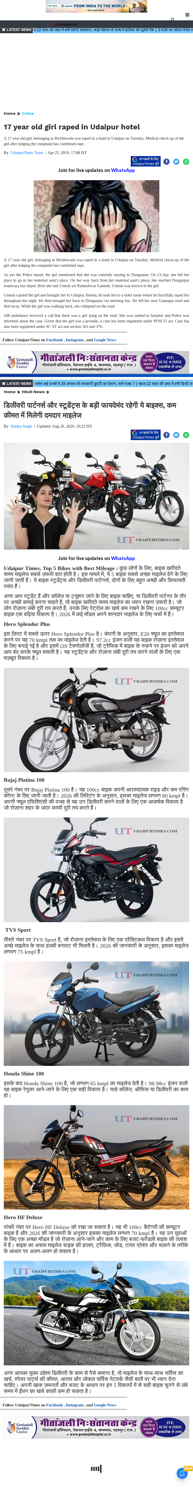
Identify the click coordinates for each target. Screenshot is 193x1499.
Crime (28, 113)
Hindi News (33, 391)
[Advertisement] (96, 72)
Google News (105, 340)
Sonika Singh (21, 426)
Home (10, 113)
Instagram (74, 340)
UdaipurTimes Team (27, 153)
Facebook (54, 340)
